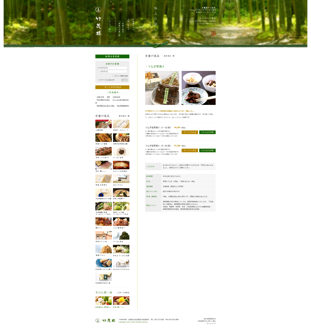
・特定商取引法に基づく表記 (206, 321)
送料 (108, 97)
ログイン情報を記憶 (121, 76)
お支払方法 (116, 97)
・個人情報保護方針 (209, 319)
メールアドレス (102, 68)
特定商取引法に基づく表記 (105, 106)
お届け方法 (100, 97)
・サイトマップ (210, 323)
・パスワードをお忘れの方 (106, 80)
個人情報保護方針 (123, 106)
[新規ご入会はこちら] (112, 55)
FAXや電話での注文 (103, 100)
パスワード (104, 71)
